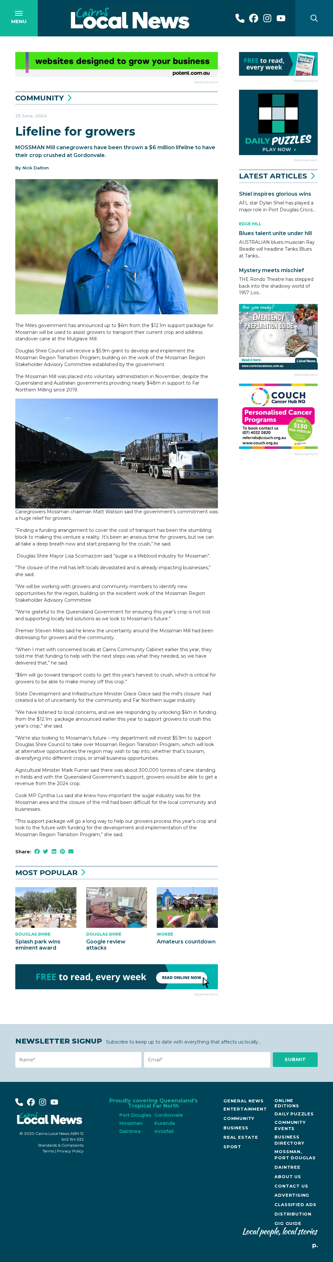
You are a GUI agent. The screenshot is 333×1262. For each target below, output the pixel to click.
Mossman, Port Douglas (295, 1154)
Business (235, 1127)
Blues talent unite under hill (275, 233)
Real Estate (240, 1137)
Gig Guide (287, 1223)
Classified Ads (295, 1204)
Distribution (293, 1214)
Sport (232, 1146)
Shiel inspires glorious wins (275, 194)
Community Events (289, 1125)
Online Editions (286, 1103)
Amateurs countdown (186, 942)
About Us (287, 1176)
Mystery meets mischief (271, 270)
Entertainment (245, 1109)
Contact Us (291, 1186)
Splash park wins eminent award (37, 945)
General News (243, 1100)
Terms (48, 1151)
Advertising (291, 1195)
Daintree (287, 1167)
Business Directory (289, 1140)
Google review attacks (106, 945)
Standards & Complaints (61, 1145)
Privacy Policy (70, 1151)
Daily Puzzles (293, 1113)
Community (39, 98)
